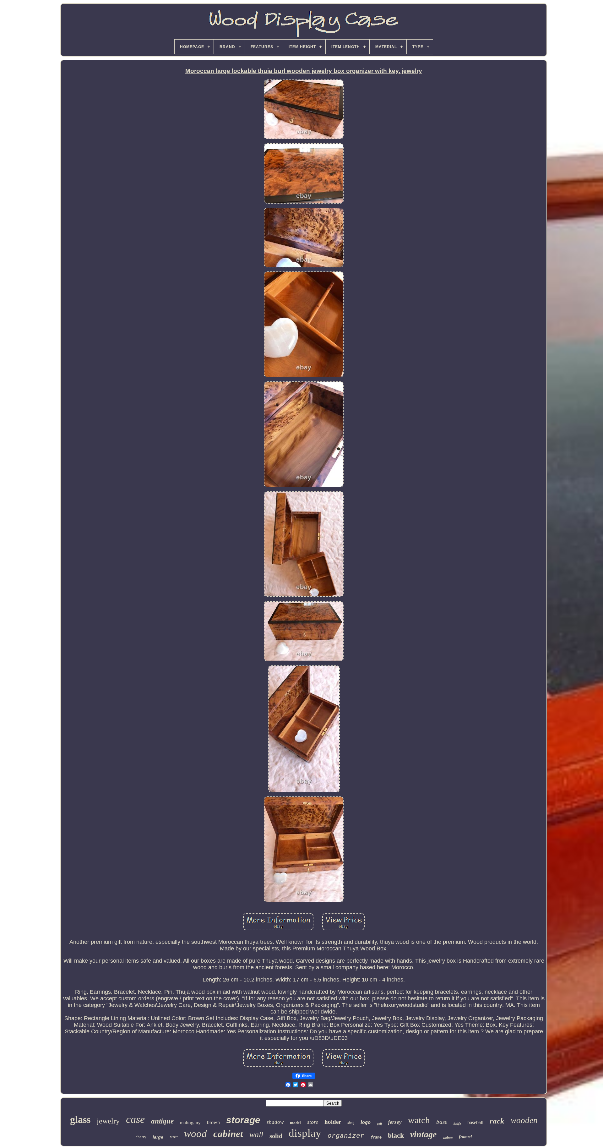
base (441, 1121)
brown (213, 1122)
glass (80, 1119)
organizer (346, 1136)
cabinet (228, 1133)
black (396, 1135)
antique (162, 1121)
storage (243, 1120)
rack (497, 1121)
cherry (141, 1136)
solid (275, 1135)
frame (376, 1137)
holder (332, 1121)
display (305, 1133)
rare (174, 1136)
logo (366, 1122)
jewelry (108, 1121)
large (158, 1137)
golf (379, 1123)
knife (457, 1123)
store (312, 1122)
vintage (423, 1134)
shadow (275, 1122)
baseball (475, 1122)
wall (256, 1134)
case (135, 1119)
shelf (350, 1123)
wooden (524, 1120)
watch (419, 1120)
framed (465, 1136)
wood (195, 1133)
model (295, 1122)
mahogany (190, 1122)
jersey (395, 1122)
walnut (448, 1138)
